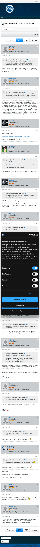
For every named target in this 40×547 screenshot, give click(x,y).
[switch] (35, 274)
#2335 (36, 349)
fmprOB (11, 121)
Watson (11, 484)
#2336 (36, 393)
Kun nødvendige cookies (20, 311)
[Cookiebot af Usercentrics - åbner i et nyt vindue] (29, 235)
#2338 (36, 456)
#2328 (36, 130)
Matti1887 (12, 146)
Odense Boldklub (26, 21)
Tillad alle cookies (20, 299)
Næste (34, 40)
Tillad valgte (20, 305)
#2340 (36, 516)
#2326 (36, 56)
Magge (11, 384)
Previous (10, 40)
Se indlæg (27, 59)
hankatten (12, 78)
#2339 (36, 494)
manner (11, 446)
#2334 (36, 320)
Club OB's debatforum (15, 21)
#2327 (36, 88)
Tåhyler (11, 340)
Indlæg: (23, 51)
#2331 (36, 223)
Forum (6, 21)
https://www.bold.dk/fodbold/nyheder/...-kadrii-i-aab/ (16, 136)
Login (36, 1)
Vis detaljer (30, 294)
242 (26, 40)
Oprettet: (11, 51)
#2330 (36, 190)
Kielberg (12, 46)
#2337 (36, 427)
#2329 (36, 156)
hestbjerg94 (13, 506)
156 (19, 40)
